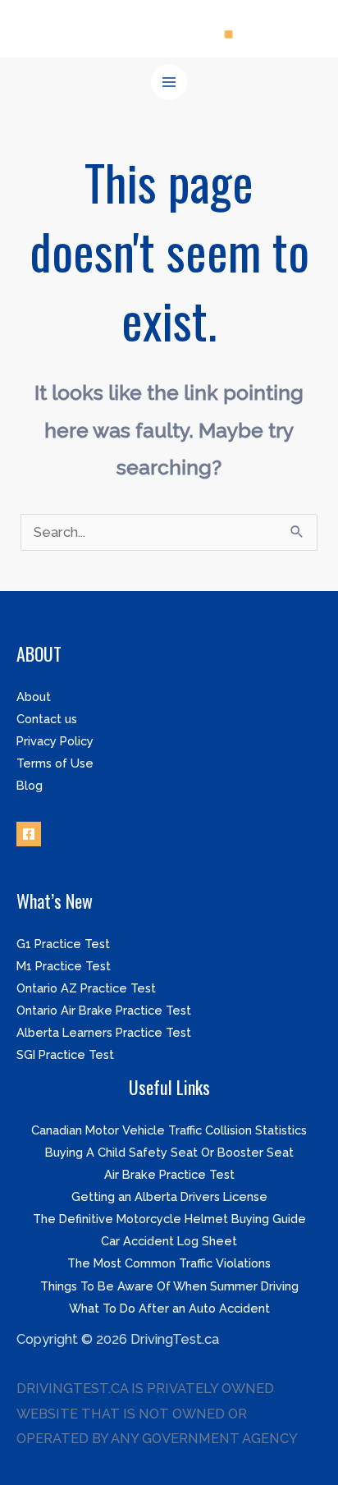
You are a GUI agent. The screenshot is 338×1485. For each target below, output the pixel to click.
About (33, 697)
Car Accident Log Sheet (169, 1241)
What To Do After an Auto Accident (169, 1308)
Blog (29, 785)
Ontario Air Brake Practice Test (103, 1010)
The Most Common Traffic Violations (169, 1263)
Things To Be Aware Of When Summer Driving (169, 1286)
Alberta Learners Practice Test (103, 1032)
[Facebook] (28, 834)
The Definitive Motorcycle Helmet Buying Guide (169, 1219)
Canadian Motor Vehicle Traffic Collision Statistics (169, 1130)
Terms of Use (55, 763)
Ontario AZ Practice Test (86, 988)
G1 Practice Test (63, 944)
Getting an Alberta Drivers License (169, 1196)
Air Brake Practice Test (169, 1174)
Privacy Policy (55, 741)
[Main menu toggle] (169, 82)
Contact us (46, 719)
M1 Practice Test (63, 966)
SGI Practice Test (65, 1054)
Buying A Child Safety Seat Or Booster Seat (169, 1152)
